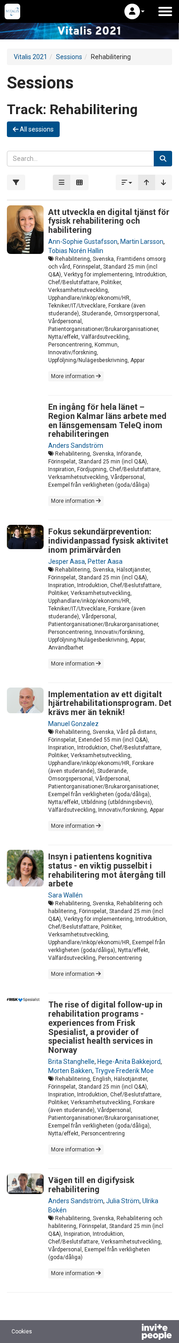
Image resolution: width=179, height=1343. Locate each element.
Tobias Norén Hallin (75, 250)
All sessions (36, 129)
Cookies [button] (21, 1331)
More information (73, 376)
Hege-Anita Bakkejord (129, 1061)
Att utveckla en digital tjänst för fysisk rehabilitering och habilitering (108, 221)
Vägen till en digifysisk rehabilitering (91, 1184)
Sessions (69, 57)
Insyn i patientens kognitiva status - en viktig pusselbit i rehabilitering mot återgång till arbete (107, 870)
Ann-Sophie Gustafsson (82, 241)
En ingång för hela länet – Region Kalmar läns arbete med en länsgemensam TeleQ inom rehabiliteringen (107, 420)
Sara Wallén (65, 895)
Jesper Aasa (66, 561)
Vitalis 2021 (30, 57)
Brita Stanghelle (71, 1061)
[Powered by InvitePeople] (133, 1333)
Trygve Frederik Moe (124, 1070)
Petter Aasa (105, 561)
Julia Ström (123, 1201)
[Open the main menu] (165, 11)
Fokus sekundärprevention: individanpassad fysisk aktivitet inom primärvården (108, 541)
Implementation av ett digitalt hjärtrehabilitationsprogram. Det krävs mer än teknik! (110, 703)
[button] (134, 11)
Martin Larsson (141, 241)
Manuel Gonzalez (73, 723)
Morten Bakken (70, 1070)
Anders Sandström (75, 445)
